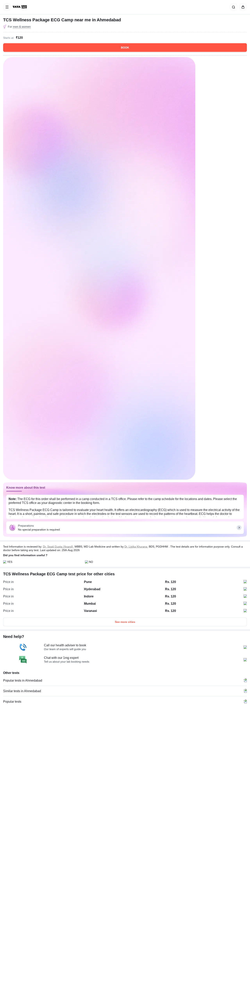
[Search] (233, 7)
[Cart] (242, 7)
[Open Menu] (7, 7)
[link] (20, 7)
